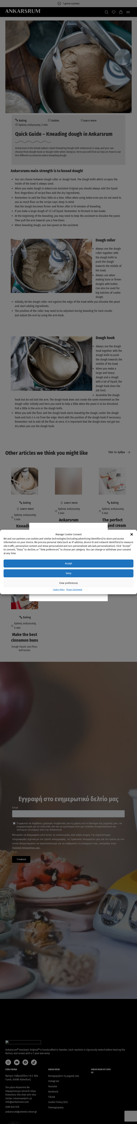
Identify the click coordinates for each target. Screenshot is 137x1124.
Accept (68, 563)
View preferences (68, 583)
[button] (131, 534)
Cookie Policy (59, 589)
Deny (68, 573)
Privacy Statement (74, 589)
